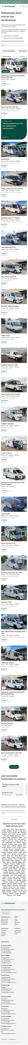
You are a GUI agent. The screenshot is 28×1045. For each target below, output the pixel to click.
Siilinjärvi (9, 831)
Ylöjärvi (24, 844)
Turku (25, 841)
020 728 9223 (6, 961)
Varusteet (3, 934)
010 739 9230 (6, 1002)
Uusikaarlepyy (5, 875)
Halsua (24, 878)
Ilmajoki (20, 875)
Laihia (24, 875)
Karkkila (4, 859)
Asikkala (21, 859)
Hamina (24, 847)
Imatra (8, 829)
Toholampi (10, 880)
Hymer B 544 (5, 336)
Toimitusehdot (4, 1039)
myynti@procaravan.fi (6, 952)
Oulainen (5, 865)
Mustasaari (14, 854)
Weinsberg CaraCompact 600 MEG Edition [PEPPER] (13, 77)
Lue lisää (14, 819)
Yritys (16, 934)
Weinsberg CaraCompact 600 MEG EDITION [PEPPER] (13, 693)
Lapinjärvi (14, 892)
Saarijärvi (15, 869)
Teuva (15, 875)
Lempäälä (13, 845)
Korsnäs (9, 877)
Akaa (23, 849)
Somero (15, 859)
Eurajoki (13, 857)
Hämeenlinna (14, 837)
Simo (22, 890)
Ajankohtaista (18, 930)
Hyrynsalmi (15, 885)
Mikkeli (14, 834)
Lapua (8, 855)
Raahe (15, 844)
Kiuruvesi (12, 864)
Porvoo (10, 832)
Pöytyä (7, 860)
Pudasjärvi (6, 864)
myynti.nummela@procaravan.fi (8, 972)
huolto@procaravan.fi (6, 962)
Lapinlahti (5, 872)
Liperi (3, 860)
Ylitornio (18, 890)
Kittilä (4, 854)
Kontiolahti (17, 860)
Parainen (15, 852)
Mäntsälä (19, 845)
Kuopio (8, 841)
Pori (19, 832)
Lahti (3, 842)
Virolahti (11, 893)
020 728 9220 (6, 951)
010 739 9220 (6, 1012)
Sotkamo (8, 862)
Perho (19, 878)
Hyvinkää (3, 837)
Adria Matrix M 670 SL (8, 247)
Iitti (25, 890)
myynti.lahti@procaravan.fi (7, 992)
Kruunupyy (22, 873)
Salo (15, 839)
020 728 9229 (6, 971)
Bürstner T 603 (6, 602)
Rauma (17, 829)
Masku (16, 855)
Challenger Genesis (7, 663)
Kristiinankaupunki (13, 873)
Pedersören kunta (21, 857)
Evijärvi (4, 878)
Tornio (24, 831)
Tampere (5, 839)
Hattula (5, 870)
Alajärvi (21, 837)
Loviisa (20, 892)
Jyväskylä (10, 839)
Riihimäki (19, 842)
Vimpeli (15, 878)
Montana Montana (7, 723)
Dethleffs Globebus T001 (9, 365)
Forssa (25, 837)
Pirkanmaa (23, 832)
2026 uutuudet (4, 919)
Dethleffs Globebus (7, 424)
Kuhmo (12, 860)
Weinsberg (17, 922)
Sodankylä (8, 890)
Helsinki (3, 841)
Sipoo (8, 845)
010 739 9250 (6, 1022)
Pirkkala (15, 832)
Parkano (22, 867)
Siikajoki (20, 883)
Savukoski (22, 887)
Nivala (16, 882)
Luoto (14, 877)
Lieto (24, 845)
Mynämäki (14, 862)
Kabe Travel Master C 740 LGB (11, 753)
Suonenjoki (22, 865)
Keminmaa (18, 836)
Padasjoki (10, 870)
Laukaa (14, 847)
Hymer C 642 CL (6, 453)
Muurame (11, 849)
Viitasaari (16, 865)
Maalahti (5, 873)
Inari (25, 859)
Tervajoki (15, 831)
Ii (21, 860)
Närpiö (20, 862)
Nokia (9, 834)
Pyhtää (24, 892)
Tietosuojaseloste (12, 1039)
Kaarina (24, 842)
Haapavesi (11, 882)
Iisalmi (8, 837)
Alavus (20, 855)
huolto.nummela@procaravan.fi (8, 982)
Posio (14, 887)
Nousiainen (12, 872)
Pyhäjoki (15, 883)
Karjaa (22, 870)
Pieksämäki (17, 849)
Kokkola (24, 834)
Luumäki (16, 893)
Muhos (4, 857)
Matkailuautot (4, 920)
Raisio (12, 829)
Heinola (6, 849)
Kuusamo (3, 852)
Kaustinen (22, 877)
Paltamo (4, 885)
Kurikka (25, 852)
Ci (15, 925)
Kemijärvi (19, 847)
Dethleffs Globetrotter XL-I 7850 (11, 573)
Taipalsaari (9, 895)
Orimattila (5, 850)
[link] (18, 2)
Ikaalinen (6, 867)
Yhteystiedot (18, 932)
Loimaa (11, 850)
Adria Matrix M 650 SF (8, 277)
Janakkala (9, 852)
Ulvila (4, 862)
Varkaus (4, 847)
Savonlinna (22, 829)
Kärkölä (10, 869)
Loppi (24, 860)
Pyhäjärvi (10, 865)
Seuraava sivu (14, 767)
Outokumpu (12, 867)
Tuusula (20, 831)
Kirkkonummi (9, 842)
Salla (18, 887)
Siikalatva (5, 882)
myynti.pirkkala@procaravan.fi (8, 1003)
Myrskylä (4, 892)
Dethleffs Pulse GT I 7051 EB (10, 218)
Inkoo (24, 862)
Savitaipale (22, 893)
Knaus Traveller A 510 (8, 543)
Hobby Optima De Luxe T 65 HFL (12, 189)
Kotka (4, 829)
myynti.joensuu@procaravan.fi (8, 1033)
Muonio (17, 888)
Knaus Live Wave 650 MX (9, 107)
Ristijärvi (9, 885)
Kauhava (22, 850)
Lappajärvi (9, 878)
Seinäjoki (4, 831)
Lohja (18, 839)
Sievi (15, 880)
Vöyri (11, 875)
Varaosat (3, 932)
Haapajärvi (4, 869)
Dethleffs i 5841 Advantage (10, 306)
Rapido (16, 920)
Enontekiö (22, 888)
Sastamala (10, 844)
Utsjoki (3, 890)
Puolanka (5, 887)
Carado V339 (5, 514)
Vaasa (21, 841)
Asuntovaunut (4, 922)
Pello (14, 890)
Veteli (17, 877)
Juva (20, 869)
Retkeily (3, 935)
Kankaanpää (21, 854)
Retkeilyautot (4, 924)
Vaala (25, 883)
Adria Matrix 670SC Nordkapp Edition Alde (13, 632)
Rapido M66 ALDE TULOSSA (10, 394)
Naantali (9, 847)
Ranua (10, 887)
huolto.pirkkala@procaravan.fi (8, 1013)
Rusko (22, 864)
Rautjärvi (19, 895)
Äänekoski (16, 850)
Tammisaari (17, 870)
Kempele (19, 834)
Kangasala (4, 844)
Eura (12, 855)
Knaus (16, 919)
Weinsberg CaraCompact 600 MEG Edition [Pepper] (13, 483)
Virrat (17, 867)
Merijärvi (4, 883)
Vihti (14, 842)
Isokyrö (4, 877)
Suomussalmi (22, 885)
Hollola (4, 845)
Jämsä (20, 844)
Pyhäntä (24, 880)
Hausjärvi (18, 864)
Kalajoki (12, 836)
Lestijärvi (4, 880)
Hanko (8, 857)
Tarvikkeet (3, 930)
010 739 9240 (6, 990)
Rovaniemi (4, 832)
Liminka (18, 872)
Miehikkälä (5, 893)
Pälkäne (24, 869)
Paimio (9, 854)
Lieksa (25, 855)
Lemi (14, 895)
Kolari (12, 888)
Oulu (12, 841)
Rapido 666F (5, 159)
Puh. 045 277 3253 (5, 980)
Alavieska (9, 883)
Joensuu (17, 841)
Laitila (20, 852)
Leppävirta (10, 859)
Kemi (23, 836)
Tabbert (16, 924)
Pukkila (9, 892)
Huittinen (3, 855)
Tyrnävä (23, 872)
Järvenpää (6, 836)
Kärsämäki (22, 882)
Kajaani (23, 839)
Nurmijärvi (4, 834)
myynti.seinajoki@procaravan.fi (8, 1023)
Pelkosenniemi (6, 888)
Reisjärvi (19, 880)
